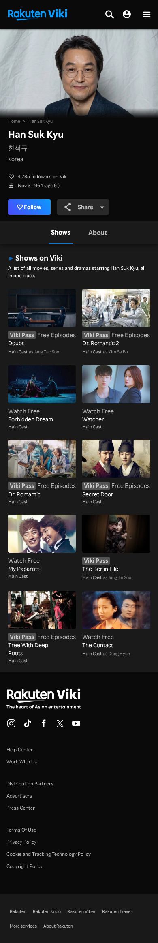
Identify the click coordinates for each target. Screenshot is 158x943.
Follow (32, 206)
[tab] (61, 232)
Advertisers (19, 796)
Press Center (20, 808)
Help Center (19, 749)
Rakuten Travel (117, 911)
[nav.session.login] (126, 14)
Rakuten (18, 911)
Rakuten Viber (81, 911)
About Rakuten (58, 926)
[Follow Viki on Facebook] (44, 726)
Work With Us (21, 762)
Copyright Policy (24, 866)
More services (23, 926)
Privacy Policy (21, 842)
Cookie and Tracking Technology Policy (48, 854)
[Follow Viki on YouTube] (76, 726)
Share (85, 206)
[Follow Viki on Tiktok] (27, 726)
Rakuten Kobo (47, 911)
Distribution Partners (29, 783)
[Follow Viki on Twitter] (60, 726)
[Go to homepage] (37, 13)
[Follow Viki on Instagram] (11, 726)
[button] (146, 14)
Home (14, 121)
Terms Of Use (21, 830)
